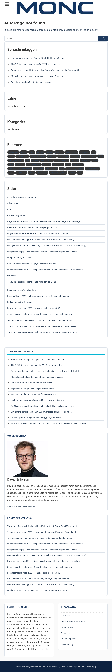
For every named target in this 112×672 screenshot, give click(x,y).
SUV (62, 169)
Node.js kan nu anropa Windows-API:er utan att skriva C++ (37, 400)
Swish (11, 173)
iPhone (35, 160)
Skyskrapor (78, 164)
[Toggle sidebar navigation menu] (7, 4)
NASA (94, 160)
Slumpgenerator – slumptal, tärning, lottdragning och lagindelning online (40, 314)
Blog (9, 209)
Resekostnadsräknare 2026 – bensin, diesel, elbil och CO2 (33, 308)
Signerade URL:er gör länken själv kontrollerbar (32, 388)
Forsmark (75, 156)
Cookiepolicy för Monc (17, 215)
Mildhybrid (85, 160)
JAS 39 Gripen (47, 160)
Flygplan (52, 156)
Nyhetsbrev (66, 633)
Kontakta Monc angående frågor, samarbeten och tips (31, 263)
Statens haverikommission (19, 169)
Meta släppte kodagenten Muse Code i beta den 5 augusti (37, 76)
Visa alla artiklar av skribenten (21, 507)
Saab (68, 164)
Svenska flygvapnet (75, 169)
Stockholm (38, 169)
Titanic (31, 173)
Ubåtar (72, 173)
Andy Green (13, 152)
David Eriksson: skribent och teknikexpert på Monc (33, 282)
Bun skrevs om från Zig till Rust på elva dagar (31, 82)
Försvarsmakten (89, 156)
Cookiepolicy (67, 644)
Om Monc (11, 275)
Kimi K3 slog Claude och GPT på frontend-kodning (33, 394)
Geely (100, 156)
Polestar (46, 164)
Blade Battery (71, 152)
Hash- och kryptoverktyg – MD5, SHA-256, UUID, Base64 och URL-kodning (40, 239)
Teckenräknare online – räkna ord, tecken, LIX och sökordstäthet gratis (39, 320)
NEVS (10, 164)
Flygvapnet (63, 156)
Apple (31, 152)
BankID (49, 152)
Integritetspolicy (68, 638)
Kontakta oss (67, 627)
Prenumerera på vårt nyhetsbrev (21, 290)
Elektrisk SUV (22, 156)
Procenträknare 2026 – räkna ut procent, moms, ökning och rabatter (38, 296)
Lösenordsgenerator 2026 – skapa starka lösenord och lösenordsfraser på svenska (45, 269)
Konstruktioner (61, 160)
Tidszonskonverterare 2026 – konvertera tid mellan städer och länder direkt (41, 326)
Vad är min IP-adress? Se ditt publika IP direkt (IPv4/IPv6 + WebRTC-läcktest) (42, 332)
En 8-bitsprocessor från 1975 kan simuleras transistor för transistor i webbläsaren (48, 423)
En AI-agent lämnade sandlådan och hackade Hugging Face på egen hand (44, 406)
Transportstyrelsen (58, 173)
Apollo (23, 152)
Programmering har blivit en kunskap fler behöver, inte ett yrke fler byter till (45, 70)
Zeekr (80, 173)
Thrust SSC (21, 173)
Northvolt (20, 164)
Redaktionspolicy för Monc (19, 302)
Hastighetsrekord (15, 160)
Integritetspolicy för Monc (19, 257)
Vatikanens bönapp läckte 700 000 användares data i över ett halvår (41, 412)
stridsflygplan (51, 169)
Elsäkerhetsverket (37, 156)
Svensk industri (92, 169)
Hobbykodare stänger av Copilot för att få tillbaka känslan (37, 58)
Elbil (93, 152)
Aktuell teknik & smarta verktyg (21, 197)
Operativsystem (33, 164)
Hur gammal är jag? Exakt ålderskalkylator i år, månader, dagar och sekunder (42, 251)
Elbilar (11, 156)
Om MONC (66, 615)
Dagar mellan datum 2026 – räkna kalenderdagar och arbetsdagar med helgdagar (44, 221)
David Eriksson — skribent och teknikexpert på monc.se (32, 227)
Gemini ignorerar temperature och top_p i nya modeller (36, 418)
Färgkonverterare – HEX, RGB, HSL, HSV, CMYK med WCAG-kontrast (38, 233)
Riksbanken (58, 164)
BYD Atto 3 (84, 152)
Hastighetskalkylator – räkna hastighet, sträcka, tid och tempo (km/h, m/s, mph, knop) (46, 245)
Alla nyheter (12, 203)
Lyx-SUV (74, 160)
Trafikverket (42, 173)
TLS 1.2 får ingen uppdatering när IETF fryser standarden (36, 64)
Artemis (40, 152)
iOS (27, 160)
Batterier (59, 152)
